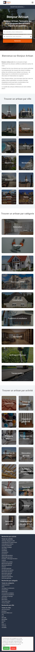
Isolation (4, 560)
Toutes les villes (6, 608)
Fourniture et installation (8, 594)
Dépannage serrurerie (7, 557)
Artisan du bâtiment (7, 545)
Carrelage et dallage (7, 547)
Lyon (3, 616)
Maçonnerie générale (7, 563)
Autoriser (6, 648)
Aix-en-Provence (6, 609)
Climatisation (5, 552)
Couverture (4, 553)
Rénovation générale (7, 573)
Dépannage (4, 591)
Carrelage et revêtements (8, 588)
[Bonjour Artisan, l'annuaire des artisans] (7, 2)
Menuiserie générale (7, 565)
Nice (3, 622)
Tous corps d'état (6, 601)
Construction (5, 589)
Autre (3, 586)
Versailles (4, 627)
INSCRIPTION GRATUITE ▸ (17, 7)
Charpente (4, 549)
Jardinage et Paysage (7, 596)
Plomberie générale (6, 568)
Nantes (3, 621)
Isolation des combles (7, 562)
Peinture (4, 566)
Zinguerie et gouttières (7, 576)
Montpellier (4, 619)
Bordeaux (4, 611)
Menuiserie (4, 598)
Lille (3, 614)
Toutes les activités (7, 539)
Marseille (4, 617)
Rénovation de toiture (7, 571)
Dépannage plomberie (7, 555)
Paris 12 (4, 624)
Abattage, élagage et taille (8, 540)
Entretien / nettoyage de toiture (9, 558)
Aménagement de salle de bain (9, 542)
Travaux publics (6, 602)
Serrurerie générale (6, 575)
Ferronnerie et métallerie (8, 593)
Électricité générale (6, 578)
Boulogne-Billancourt (7, 612)
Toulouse (4, 625)
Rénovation (4, 599)
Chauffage (4, 550)
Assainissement (6, 585)
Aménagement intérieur (7, 544)
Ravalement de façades (7, 570)
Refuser (13, 648)
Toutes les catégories (8, 583)
